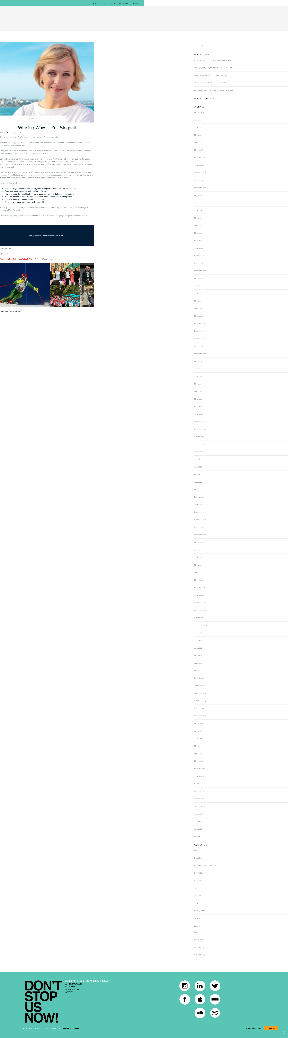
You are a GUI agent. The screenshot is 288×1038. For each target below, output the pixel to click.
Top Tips (197, 896)
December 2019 (200, 693)
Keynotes (123, 3)
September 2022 (200, 444)
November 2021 (200, 520)
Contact (136, 3)
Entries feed (198, 940)
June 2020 (198, 648)
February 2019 (199, 769)
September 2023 (200, 354)
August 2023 (199, 361)
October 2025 (199, 180)
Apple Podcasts (73, 983)
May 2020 (198, 655)
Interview (33, 118)
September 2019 (200, 716)
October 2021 (199, 527)
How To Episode (200, 873)
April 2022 (198, 482)
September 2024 (200, 271)
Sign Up (271, 1028)
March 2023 (198, 399)
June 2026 (198, 127)
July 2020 (198, 640)
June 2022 (198, 467)
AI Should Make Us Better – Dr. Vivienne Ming (210, 83)
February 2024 (199, 323)
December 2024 (200, 256)
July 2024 (197, 286)
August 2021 (198, 542)
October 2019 (199, 708)
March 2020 (198, 671)
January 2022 (199, 505)
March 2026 (198, 150)
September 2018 (200, 806)
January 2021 (199, 595)
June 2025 (198, 210)
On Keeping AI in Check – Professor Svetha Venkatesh (213, 60)
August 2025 (198, 195)
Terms (75, 1028)
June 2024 (198, 293)
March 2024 (198, 316)
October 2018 (199, 799)
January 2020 (199, 686)
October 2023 (199, 346)
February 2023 (199, 406)
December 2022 (200, 422)
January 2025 (199, 248)
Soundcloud (72, 989)
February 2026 (199, 158)
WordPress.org (199, 955)
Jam (195, 888)
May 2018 (197, 836)
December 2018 (200, 784)
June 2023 (198, 376)
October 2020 (199, 618)
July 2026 (198, 120)
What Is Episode (200, 918)
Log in (196, 932)
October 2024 (199, 263)
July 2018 (197, 821)
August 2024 (199, 278)
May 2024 (197, 301)
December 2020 (200, 603)
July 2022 (197, 459)
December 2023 (200, 331)
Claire (18, 132)
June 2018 (198, 829)
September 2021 (200, 535)
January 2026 (199, 165)
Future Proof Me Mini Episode (205, 865)
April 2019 (198, 753)
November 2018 (200, 791)
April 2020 (198, 663)
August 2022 (199, 452)
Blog (113, 3)
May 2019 (197, 746)
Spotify (69, 992)
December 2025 (200, 173)
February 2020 (199, 678)
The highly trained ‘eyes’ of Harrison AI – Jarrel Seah (213, 68)
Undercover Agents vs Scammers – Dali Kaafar (211, 75)
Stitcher (70, 986)
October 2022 (199, 437)
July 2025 (197, 203)
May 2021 (197, 565)
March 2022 (198, 489)
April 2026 (198, 142)
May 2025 (197, 218)
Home (95, 3)
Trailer (196, 903)
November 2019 (200, 701)
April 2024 (198, 308)
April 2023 (198, 391)
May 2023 (197, 384)
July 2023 (197, 369)
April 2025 (198, 225)
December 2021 (200, 512)
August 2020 (199, 633)
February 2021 (199, 588)
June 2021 (198, 557)
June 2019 (198, 738)
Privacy (67, 1028)
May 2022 (197, 474)
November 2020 (200, 610)
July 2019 (197, 731)
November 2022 (200, 429)
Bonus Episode (199, 858)
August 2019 (198, 723)
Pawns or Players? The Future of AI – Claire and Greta (213, 90)
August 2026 (199, 112)
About (104, 3)
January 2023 (199, 414)
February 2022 (199, 497)
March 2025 (198, 233)
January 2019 (199, 776)
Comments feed (200, 947)
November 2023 (200, 339)
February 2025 (199, 241)
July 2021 (197, 550)
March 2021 (198, 580)
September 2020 (200, 625)
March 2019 (198, 761)
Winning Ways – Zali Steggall (47, 127)
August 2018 (198, 814)
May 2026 (198, 135)
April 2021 (198, 572)
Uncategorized (199, 911)
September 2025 (200, 188)
